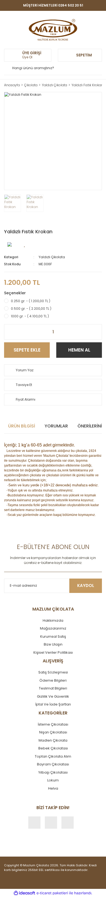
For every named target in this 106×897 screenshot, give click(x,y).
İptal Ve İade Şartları (53, 704)
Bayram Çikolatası (53, 764)
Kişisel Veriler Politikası (53, 652)
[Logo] (53, 30)
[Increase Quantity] (97, 331)
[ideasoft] (24, 893)
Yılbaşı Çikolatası (53, 772)
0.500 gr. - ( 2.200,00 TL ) (31, 308)
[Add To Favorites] (24, 244)
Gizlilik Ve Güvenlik (53, 696)
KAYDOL (85, 585)
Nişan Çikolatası (53, 732)
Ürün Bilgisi (21, 426)
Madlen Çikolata (53, 740)
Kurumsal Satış (53, 636)
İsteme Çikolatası (53, 724)
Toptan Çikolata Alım (53, 756)
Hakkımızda (53, 620)
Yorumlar (56, 426)
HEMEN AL (79, 350)
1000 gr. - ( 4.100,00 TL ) (30, 316)
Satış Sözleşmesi (53, 672)
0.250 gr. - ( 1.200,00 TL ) (30, 301)
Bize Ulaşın (53, 644)
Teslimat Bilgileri (53, 688)
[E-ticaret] (52, 892)
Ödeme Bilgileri (53, 680)
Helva (53, 788)
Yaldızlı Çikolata (52, 257)
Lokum (53, 780)
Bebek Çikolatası (53, 748)
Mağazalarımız (53, 628)
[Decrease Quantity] (8, 331)
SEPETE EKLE (27, 350)
